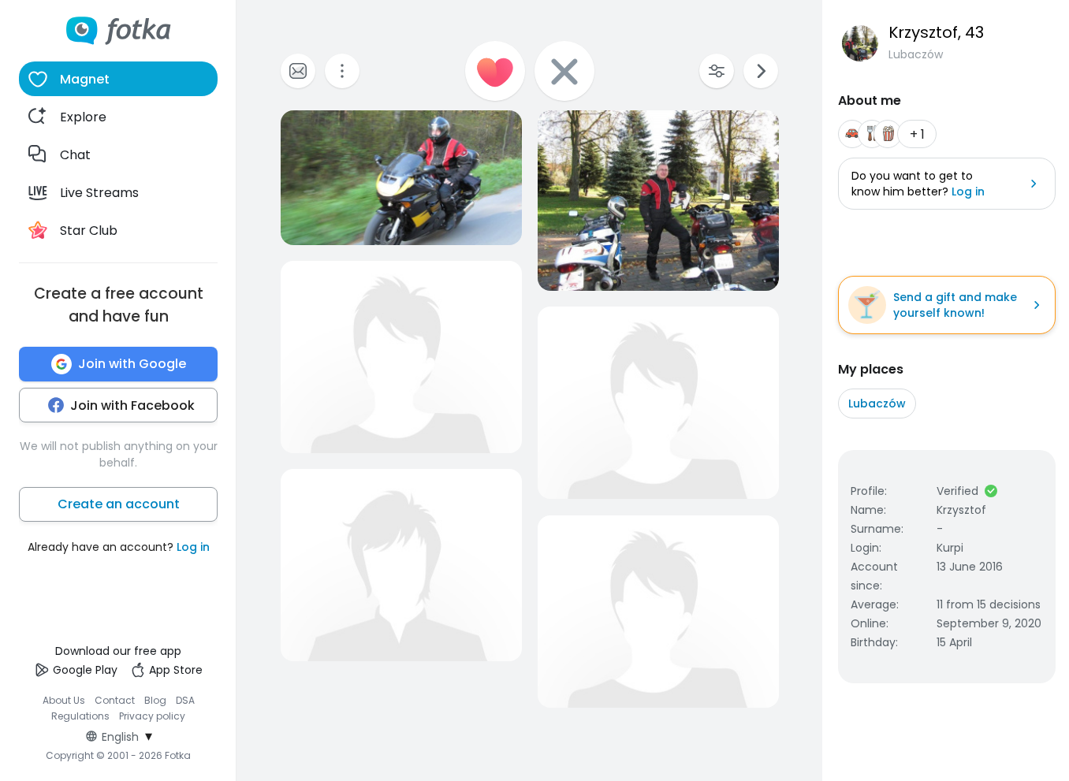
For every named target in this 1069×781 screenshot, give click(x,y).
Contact (115, 700)
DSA (185, 700)
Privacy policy (152, 716)
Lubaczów (877, 403)
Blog (155, 700)
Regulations (80, 716)
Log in (193, 547)
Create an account (119, 504)
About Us (64, 700)
